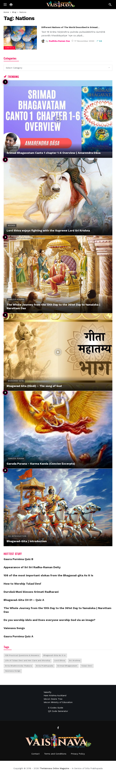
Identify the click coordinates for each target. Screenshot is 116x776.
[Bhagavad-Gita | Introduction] (58, 507)
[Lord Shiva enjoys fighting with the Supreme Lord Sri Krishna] (58, 197)
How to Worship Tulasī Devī (22, 583)
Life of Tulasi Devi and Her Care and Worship (27, 661)
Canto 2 (9, 48)
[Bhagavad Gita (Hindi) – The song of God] (58, 352)
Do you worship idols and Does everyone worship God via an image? (49, 619)
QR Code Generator (58, 711)
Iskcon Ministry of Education (58, 702)
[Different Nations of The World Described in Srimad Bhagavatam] (20, 38)
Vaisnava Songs (14, 628)
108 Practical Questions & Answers (22, 655)
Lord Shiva (59, 661)
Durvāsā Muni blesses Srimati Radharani (31, 591)
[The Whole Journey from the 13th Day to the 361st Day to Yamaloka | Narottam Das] (58, 274)
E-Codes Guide (55, 707)
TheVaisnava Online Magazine (54, 768)
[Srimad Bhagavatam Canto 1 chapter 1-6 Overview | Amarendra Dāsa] (58, 119)
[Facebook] (58, 728)
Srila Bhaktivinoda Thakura (18, 666)
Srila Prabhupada (44, 666)
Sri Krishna (74, 661)
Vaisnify (47, 692)
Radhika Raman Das (59, 41)
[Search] (110, 4)
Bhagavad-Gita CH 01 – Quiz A (24, 599)
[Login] (11, 4)
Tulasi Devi (86, 666)
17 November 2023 (84, 41)
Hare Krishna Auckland (55, 695)
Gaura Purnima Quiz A (18, 636)
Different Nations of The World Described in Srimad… (70, 27)
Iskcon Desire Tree (53, 699)
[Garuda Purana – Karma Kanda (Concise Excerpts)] (58, 429)
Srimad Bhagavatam (67, 666)
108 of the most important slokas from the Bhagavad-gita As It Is (48, 575)
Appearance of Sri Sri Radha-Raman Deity (32, 567)
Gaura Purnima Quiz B (18, 559)
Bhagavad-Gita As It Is (55, 655)
